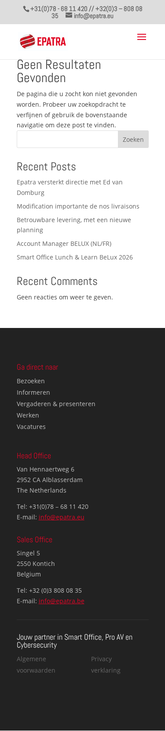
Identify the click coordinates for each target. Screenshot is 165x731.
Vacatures (31, 426)
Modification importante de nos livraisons (78, 206)
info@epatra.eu (61, 517)
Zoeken (133, 139)
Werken (28, 415)
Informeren (33, 392)
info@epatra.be (61, 601)
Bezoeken (31, 381)
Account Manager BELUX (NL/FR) (64, 243)
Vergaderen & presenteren (56, 404)
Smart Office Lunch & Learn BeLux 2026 (75, 257)
